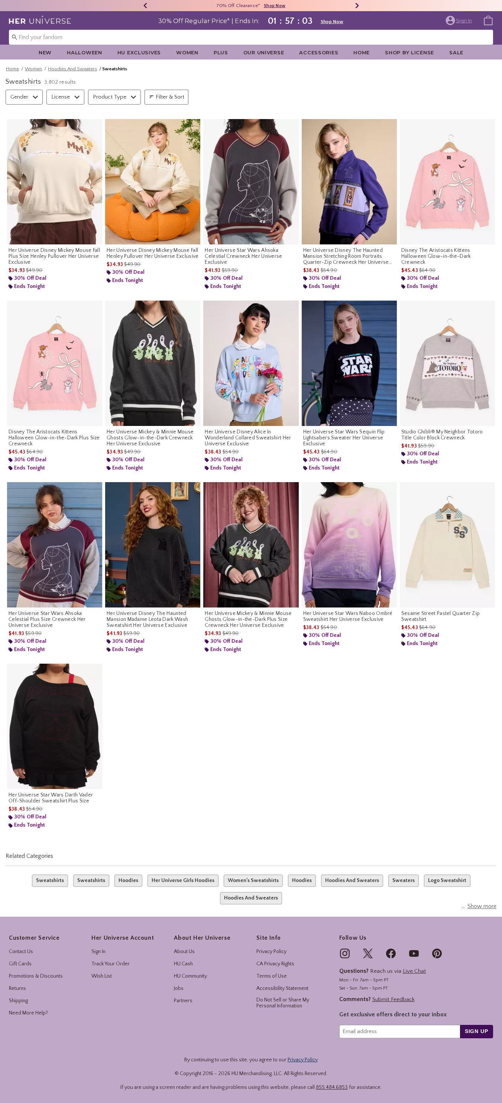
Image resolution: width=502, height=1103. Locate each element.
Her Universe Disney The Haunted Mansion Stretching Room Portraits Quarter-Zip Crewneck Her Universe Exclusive (346, 256)
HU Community (190, 976)
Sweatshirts (50, 881)
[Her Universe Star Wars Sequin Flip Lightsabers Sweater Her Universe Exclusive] (349, 363)
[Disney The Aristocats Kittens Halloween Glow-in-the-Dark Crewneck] (447, 181)
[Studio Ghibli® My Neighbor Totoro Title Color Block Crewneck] (447, 363)
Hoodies (128, 881)
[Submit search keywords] (14, 36)
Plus (221, 52)
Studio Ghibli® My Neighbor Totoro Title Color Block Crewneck (442, 435)
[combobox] (251, 37)
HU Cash (183, 964)
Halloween (84, 52)
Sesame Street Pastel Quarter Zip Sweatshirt (440, 616)
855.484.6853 (332, 1087)
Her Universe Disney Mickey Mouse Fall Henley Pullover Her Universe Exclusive (152, 253)
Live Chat (414, 971)
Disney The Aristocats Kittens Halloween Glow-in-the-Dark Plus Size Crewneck (54, 438)
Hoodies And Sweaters (72, 68)
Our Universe (263, 52)
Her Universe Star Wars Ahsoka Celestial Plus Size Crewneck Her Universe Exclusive (47, 619)
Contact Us (21, 952)
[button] (459, 20)
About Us (184, 952)
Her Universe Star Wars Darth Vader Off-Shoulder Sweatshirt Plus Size (51, 798)
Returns (17, 988)
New (45, 52)
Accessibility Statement (282, 988)
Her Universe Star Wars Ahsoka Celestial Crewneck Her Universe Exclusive (243, 256)
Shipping (18, 1001)
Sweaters (403, 881)
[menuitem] (488, 20)
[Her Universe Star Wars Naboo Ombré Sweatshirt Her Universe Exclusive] (349, 544)
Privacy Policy (271, 952)
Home (361, 52)
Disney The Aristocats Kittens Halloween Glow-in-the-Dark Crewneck (436, 256)
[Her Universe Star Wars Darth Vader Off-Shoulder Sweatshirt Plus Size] (54, 726)
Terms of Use (271, 976)
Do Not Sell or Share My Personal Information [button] (282, 1003)
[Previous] (145, 6)
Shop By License (409, 52)
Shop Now (274, 5)
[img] (344, 953)
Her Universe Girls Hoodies (183, 881)
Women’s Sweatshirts (253, 881)
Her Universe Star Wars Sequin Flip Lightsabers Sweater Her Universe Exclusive (344, 438)
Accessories (318, 52)
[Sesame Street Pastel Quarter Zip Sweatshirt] (447, 544)
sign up (476, 1031)
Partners (183, 1001)
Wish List (101, 976)
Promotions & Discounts (36, 976)
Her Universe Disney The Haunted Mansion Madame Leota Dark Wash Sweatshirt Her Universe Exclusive (147, 619)
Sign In (98, 952)
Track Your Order (110, 964)
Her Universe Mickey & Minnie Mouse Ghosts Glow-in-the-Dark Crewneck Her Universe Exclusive (150, 438)
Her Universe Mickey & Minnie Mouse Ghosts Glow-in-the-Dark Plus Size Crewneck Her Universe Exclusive (248, 619)
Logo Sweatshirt (447, 881)
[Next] (357, 6)
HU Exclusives (139, 52)
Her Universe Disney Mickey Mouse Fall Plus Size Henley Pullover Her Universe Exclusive (54, 256)
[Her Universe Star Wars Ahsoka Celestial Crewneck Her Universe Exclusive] (250, 181)
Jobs (179, 988)
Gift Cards (20, 964)
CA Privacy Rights (275, 964)
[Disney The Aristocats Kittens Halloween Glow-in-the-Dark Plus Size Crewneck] (54, 363)
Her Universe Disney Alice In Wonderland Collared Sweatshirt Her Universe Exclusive (248, 438)
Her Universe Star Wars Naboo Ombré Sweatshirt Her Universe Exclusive (348, 616)
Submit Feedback (393, 999)
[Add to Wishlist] (95, 126)
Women (187, 52)
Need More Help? (28, 1013)
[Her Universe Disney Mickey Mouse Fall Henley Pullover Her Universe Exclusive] (152, 181)
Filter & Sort (170, 97)
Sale (456, 52)
